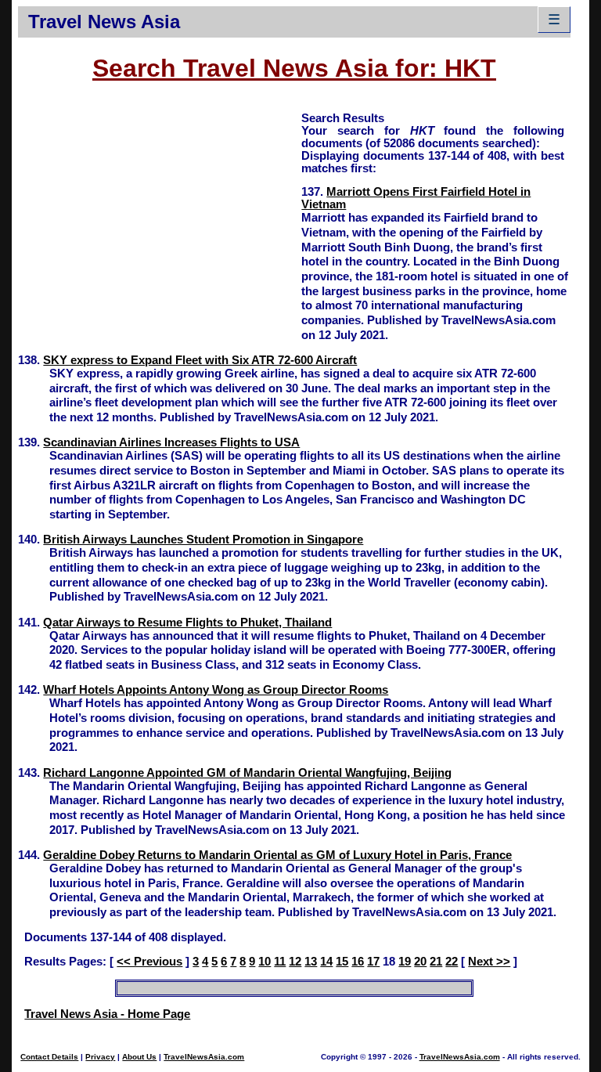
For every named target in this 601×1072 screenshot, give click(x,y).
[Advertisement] (159, 220)
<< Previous (149, 961)
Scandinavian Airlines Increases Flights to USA (171, 442)
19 (404, 961)
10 (264, 961)
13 (310, 961)
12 (295, 961)
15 (342, 961)
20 (420, 961)
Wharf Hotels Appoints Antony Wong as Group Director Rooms (215, 690)
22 (451, 961)
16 (357, 961)
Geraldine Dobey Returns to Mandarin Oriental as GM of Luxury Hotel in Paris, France (277, 855)
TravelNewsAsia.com (204, 1056)
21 (436, 961)
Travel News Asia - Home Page (107, 1014)
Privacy (100, 1056)
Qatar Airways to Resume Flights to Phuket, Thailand (187, 622)
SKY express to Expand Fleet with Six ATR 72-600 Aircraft (200, 360)
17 (373, 961)
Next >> (489, 961)
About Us (139, 1056)
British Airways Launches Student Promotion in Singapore (203, 539)
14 (326, 961)
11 (280, 961)
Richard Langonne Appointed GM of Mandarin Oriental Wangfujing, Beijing (247, 773)
